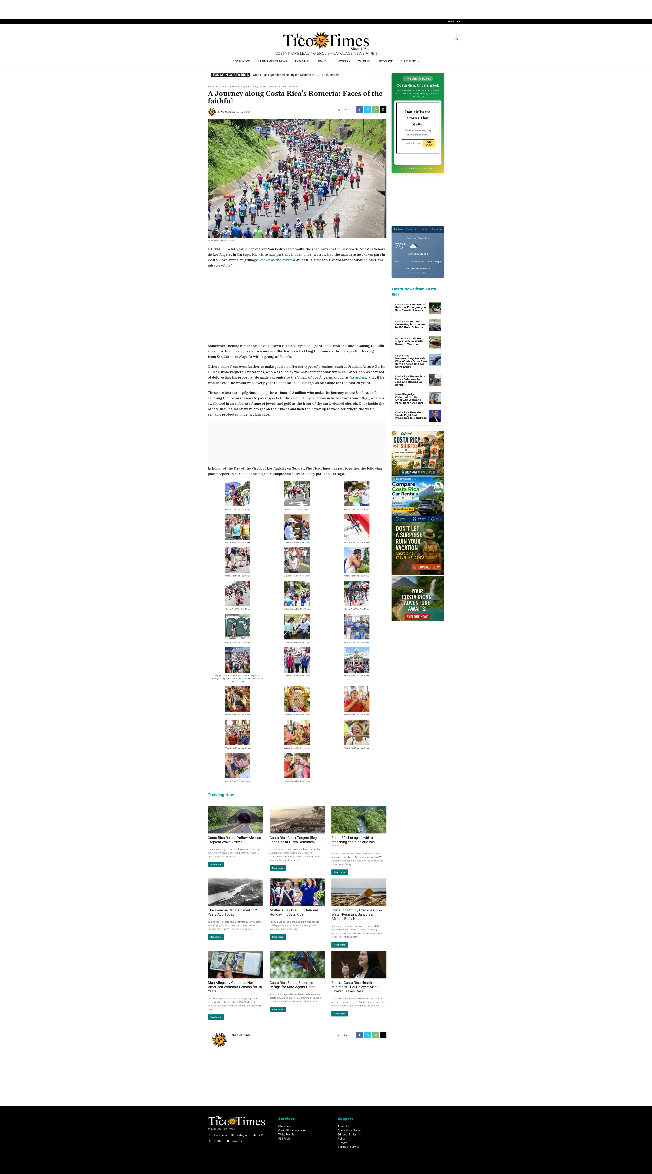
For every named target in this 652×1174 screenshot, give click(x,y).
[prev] (376, 75)
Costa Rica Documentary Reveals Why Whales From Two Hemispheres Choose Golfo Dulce (411, 361)
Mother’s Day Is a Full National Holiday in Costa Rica (294, 912)
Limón (424, 229)
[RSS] (254, 1135)
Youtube (237, 1141)
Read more (216, 864)
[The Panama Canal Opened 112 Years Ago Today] (235, 892)
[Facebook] (359, 109)
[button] (457, 40)
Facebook (220, 1135)
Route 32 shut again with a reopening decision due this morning (353, 842)
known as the (277, 260)
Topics (219, 86)
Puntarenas (437, 229)
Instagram (242, 1135)
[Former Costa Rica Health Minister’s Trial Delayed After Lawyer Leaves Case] (358, 964)
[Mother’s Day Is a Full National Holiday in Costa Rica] (297, 892)
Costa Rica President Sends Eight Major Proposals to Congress (411, 415)
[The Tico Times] (212, 112)
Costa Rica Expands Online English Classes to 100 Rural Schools (410, 324)
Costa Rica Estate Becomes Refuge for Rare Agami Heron (292, 985)
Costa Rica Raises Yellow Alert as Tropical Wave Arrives (234, 840)
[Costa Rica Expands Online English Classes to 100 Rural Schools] (435, 325)
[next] (381, 75)
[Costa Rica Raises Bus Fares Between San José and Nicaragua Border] (435, 380)
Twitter (218, 1141)
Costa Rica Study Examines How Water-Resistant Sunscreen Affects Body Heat (357, 914)
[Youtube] (228, 1141)
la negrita (358, 377)
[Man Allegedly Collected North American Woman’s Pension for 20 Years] (235, 964)
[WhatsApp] (375, 109)
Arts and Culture (232, 86)
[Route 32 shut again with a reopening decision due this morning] (358, 819)
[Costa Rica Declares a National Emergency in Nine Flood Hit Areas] (435, 308)
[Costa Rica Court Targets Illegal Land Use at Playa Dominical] (297, 819)
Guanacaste (411, 229)
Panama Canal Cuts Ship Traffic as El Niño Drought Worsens (409, 341)
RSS (261, 1135)
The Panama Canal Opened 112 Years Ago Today (232, 912)
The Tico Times (228, 112)
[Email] (383, 109)
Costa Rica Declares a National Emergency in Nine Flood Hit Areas (410, 307)
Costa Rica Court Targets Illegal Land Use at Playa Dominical (295, 840)
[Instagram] (232, 1135)
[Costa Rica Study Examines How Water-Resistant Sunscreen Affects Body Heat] (358, 892)
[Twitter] (367, 109)
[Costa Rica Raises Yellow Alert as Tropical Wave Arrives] (235, 819)
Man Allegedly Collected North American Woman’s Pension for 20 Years (235, 987)
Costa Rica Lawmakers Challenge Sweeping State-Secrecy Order (296, 75)
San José (398, 229)
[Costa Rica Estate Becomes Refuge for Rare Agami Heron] (297, 964)
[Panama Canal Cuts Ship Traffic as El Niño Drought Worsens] (435, 342)
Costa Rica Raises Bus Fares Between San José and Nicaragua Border (410, 380)
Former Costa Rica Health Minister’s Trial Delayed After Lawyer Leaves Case (354, 987)
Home (211, 86)
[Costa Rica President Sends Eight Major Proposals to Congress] (435, 416)
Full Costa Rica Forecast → (418, 268)
